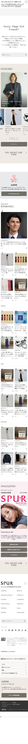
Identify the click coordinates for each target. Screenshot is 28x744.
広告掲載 (14, 702)
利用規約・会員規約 (16, 704)
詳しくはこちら (18, 6)
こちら (13, 645)
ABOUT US (4, 702)
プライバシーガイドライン (7, 704)
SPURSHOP (4, 706)
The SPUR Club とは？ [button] (14, 193)
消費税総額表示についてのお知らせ (8, 651)
